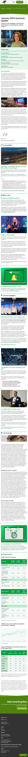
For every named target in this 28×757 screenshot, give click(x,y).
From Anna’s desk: (5, 52)
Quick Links (22, 754)
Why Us (2, 729)
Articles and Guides (4, 742)
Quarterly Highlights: (5, 62)
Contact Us (3, 730)
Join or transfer (22, 708)
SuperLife (3, 8)
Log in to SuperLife (4, 746)
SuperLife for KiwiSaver (5, 734)
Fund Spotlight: (4, 56)
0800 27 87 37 (3, 719)
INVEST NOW (19, 2)
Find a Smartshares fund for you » (8, 344)
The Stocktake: (4, 66)
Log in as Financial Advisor (13, 746)
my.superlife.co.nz (13, 289)
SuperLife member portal (9, 212)
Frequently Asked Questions (6, 741)
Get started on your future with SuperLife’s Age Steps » (13, 190)
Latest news (8, 8)
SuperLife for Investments (6, 735)
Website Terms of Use (5, 750)
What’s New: (3, 59)
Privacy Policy (3, 752)
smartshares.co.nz (15, 341)
